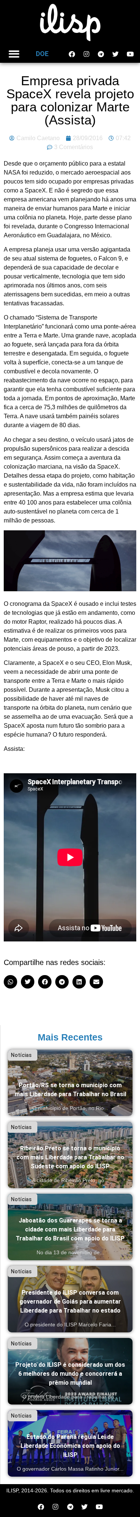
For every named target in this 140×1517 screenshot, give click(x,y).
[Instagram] (86, 53)
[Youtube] (130, 53)
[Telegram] (100, 53)
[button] (14, 54)
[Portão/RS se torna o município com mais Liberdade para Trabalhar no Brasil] (70, 1082)
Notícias (21, 1055)
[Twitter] (115, 53)
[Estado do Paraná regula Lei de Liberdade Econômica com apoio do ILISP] (70, 1443)
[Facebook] (71, 53)
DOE (42, 54)
